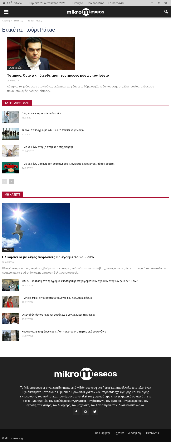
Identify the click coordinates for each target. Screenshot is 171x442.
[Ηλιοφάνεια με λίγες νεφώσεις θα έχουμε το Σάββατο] (85, 227)
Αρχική (6, 20)
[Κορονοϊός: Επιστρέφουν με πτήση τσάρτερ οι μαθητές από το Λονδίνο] (10, 335)
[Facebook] (152, 3)
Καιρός (8, 249)
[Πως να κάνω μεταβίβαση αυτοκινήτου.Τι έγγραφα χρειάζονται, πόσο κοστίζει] (10, 167)
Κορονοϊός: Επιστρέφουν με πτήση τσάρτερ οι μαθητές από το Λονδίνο (64, 331)
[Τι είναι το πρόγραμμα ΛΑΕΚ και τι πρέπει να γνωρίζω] (10, 134)
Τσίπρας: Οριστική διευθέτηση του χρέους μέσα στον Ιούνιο (58, 75)
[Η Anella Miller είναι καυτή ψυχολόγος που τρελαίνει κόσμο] (10, 302)
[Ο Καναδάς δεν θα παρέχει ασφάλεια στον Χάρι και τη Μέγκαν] (10, 318)
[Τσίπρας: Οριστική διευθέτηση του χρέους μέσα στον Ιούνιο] (85, 53)
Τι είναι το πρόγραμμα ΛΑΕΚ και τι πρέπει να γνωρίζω (53, 130)
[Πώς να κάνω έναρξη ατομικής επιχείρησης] (10, 151)
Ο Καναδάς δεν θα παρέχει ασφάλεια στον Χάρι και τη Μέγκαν (58, 314)
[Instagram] (159, 3)
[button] (166, 12)
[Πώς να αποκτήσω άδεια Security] (10, 117)
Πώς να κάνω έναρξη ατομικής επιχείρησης (47, 147)
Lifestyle (78, 3)
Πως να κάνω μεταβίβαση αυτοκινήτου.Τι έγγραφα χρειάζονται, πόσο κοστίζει (68, 163)
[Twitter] (166, 3)
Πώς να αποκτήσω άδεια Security (41, 113)
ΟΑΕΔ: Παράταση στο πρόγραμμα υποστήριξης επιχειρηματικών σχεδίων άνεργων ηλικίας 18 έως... (81, 281)
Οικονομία (15, 68)
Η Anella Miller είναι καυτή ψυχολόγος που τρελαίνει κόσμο (57, 297)
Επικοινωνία (116, 3)
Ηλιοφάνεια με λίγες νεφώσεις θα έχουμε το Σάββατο (48, 257)
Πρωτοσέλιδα (95, 3)
